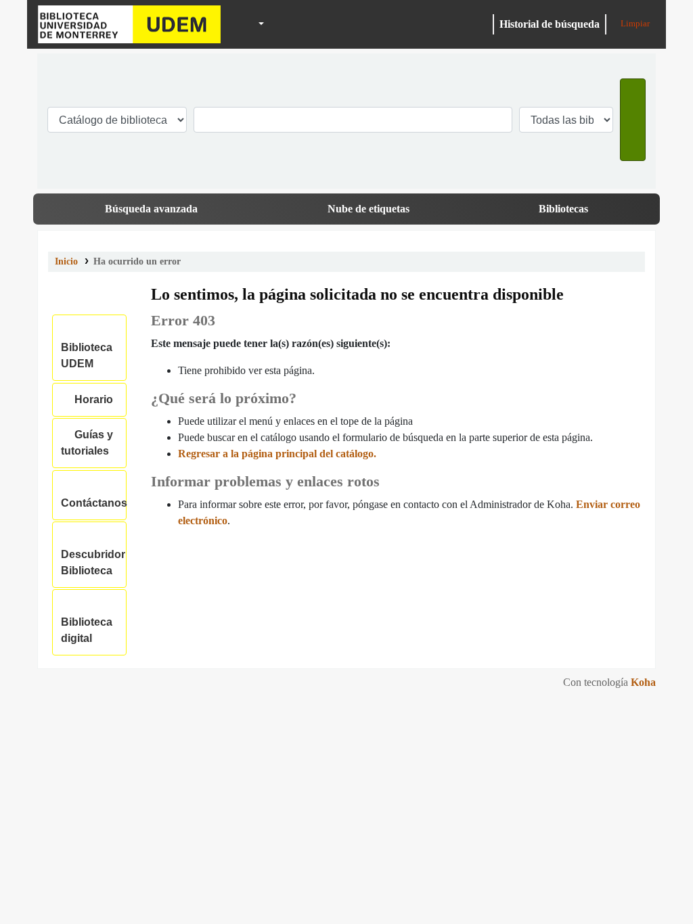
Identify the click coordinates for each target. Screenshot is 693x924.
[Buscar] (633, 120)
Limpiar (634, 23)
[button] (230, 24)
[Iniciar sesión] (480, 24)
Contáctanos (94, 495)
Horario (91, 399)
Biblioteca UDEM (129, 24)
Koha (643, 682)
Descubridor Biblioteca (93, 554)
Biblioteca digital (86, 622)
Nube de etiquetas (368, 208)
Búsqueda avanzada (151, 208)
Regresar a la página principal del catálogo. (277, 453)
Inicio (66, 261)
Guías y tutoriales (87, 443)
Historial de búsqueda (549, 24)
